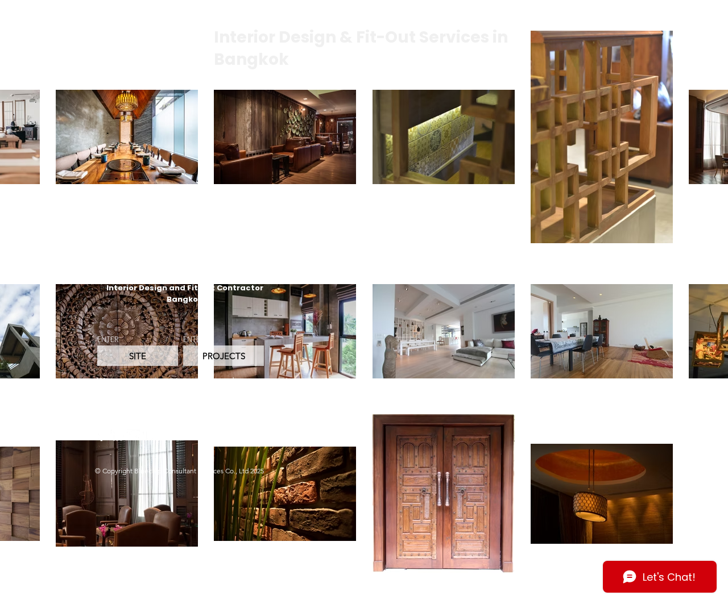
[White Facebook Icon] (101, 436)
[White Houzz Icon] (149, 436)
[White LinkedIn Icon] (117, 436)
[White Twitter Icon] (133, 436)
